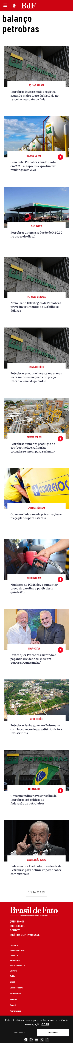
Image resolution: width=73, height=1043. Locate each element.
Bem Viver (15, 960)
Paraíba (13, 999)
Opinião (13, 971)
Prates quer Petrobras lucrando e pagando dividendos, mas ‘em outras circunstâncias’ (33, 658)
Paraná (13, 1005)
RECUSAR (19, 1032)
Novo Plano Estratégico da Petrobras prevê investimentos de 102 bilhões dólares (35, 307)
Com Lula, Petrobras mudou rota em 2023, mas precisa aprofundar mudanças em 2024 (33, 166)
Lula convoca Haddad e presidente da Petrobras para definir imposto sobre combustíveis (36, 870)
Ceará (12, 982)
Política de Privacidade (25, 934)
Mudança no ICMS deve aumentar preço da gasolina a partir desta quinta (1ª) (34, 588)
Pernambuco (15, 1011)
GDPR (45, 1024)
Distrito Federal (16, 987)
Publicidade (17, 925)
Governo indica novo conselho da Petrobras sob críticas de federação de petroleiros (33, 799)
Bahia (12, 976)
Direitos (14, 955)
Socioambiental (18, 965)
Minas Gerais (15, 993)
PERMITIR (53, 1032)
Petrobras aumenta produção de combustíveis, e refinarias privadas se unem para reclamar (32, 447)
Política (14, 945)
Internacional (17, 950)
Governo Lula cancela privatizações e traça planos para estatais (36, 516)
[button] (36, 892)
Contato (15, 930)
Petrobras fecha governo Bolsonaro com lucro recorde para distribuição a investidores (36, 729)
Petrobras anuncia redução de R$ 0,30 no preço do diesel (36, 234)
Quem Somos (17, 921)
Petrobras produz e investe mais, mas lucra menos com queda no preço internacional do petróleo (36, 377)
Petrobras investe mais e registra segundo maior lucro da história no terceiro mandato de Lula (34, 95)
